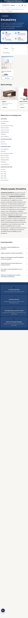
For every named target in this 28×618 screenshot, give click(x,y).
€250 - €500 (3, 173)
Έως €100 (3, 169)
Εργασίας (3, 141)
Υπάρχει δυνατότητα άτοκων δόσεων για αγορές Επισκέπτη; (11, 264)
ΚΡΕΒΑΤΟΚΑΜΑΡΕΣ (5, 132)
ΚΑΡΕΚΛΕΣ (4, 11)
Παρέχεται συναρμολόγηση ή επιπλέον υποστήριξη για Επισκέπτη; (11, 275)
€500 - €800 (3, 176)
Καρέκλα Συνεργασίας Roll (6, 72)
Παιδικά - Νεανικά (5, 130)
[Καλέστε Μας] (3, 610)
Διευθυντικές (4, 143)
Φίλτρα (6, 48)
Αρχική (2, 9)
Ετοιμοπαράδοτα (5, 121)
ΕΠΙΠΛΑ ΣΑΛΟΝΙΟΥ (5, 127)
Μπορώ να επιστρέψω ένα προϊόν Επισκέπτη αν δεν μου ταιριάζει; (12, 258)
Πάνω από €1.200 (4, 180)
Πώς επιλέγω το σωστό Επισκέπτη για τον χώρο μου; (11, 269)
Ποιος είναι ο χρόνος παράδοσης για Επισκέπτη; (10, 248)
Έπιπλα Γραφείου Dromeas (17, 9)
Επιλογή (7, 78)
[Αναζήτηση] (19, 5)
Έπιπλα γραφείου (5, 136)
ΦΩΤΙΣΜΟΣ (3, 123)
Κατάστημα (7, 9)
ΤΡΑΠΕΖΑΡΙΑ (3, 134)
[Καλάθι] (22, 5)
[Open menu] (25, 5)
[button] (12, 59)
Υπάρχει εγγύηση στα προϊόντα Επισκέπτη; (12, 253)
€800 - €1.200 (4, 178)
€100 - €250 (3, 171)
